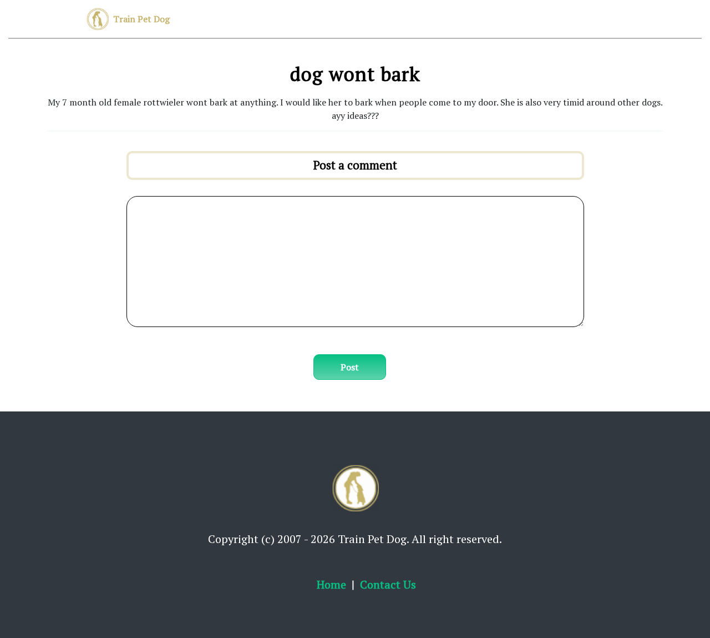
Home (331, 584)
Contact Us (388, 584)
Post (350, 367)
